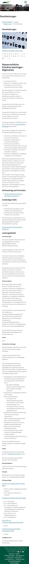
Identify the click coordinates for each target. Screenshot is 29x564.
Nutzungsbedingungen (14, 561)
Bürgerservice (7, 24)
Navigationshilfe (20, 559)
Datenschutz (18, 557)
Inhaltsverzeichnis (9, 559)
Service (16, 22)
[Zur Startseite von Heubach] (6, 2)
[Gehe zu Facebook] (18, 552)
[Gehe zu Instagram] (20, 552)
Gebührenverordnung (14, 454)
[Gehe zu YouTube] (23, 552)
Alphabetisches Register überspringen (12, 50)
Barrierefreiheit (14, 562)
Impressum (10, 557)
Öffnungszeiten (20, 555)
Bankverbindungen (10, 555)
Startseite (11, 553)
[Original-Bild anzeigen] (14, 40)
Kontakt (17, 553)
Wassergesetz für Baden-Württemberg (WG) (14, 498)
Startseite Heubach (7, 22)
